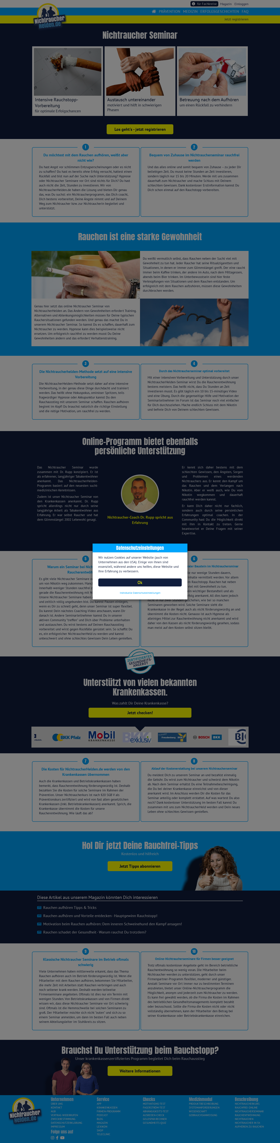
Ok (140, 582)
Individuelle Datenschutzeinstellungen (140, 592)
